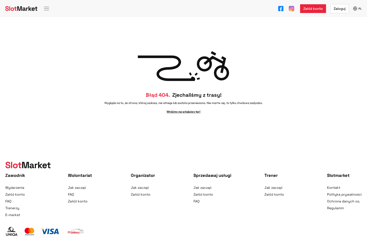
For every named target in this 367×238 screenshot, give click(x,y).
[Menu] (46, 8)
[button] (313, 8)
